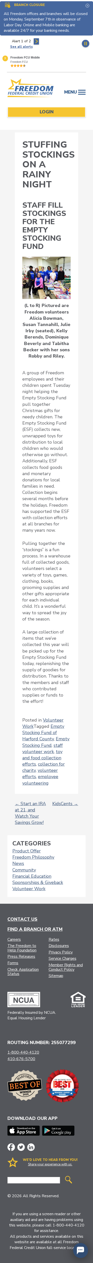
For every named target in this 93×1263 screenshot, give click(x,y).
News (18, 863)
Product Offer (26, 851)
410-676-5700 (21, 1059)
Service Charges (62, 958)
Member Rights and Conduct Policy (66, 967)
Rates (54, 939)
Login (47, 112)
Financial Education (31, 876)
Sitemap (56, 976)
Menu (71, 92)
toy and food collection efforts (42, 758)
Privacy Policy (61, 952)
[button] (80, 1250)
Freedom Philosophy (33, 857)
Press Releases (21, 956)
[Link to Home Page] (30, 89)
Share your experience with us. (50, 1164)
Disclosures (59, 946)
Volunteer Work (28, 889)
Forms (12, 963)
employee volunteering (40, 780)
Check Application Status (23, 972)
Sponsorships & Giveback (37, 882)
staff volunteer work (42, 748)
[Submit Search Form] (68, 1180)
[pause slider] (85, 43)
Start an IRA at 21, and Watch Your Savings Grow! (30, 813)
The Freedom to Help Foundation (21, 948)
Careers (14, 939)
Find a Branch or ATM (34, 929)
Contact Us (22, 919)
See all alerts (21, 47)
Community (24, 870)
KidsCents (65, 804)
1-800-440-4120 (23, 1052)
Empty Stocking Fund (45, 742)
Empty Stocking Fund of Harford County (43, 732)
